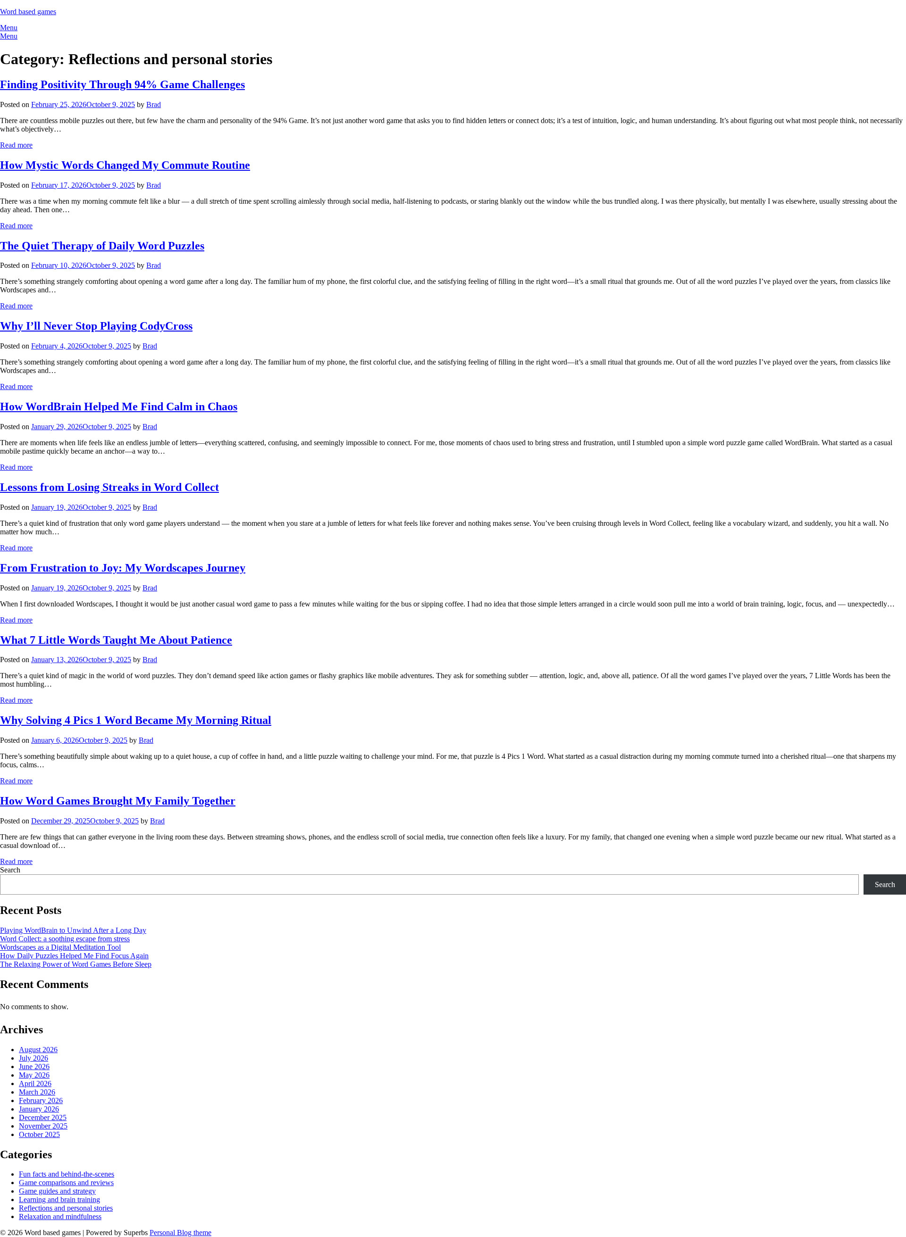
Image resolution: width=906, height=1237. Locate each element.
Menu (8, 28)
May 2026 (34, 1075)
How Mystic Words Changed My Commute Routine (125, 165)
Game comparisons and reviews (66, 1183)
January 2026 (39, 1109)
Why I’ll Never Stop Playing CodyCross (96, 326)
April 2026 (35, 1083)
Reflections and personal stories (66, 1208)
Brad (153, 104)
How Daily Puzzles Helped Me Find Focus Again (74, 956)
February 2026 (41, 1100)
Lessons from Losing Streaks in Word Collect (109, 487)
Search (10, 870)
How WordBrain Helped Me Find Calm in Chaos (118, 406)
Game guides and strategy (57, 1191)
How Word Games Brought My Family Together (117, 801)
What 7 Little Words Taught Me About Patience (116, 640)
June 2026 (34, 1067)
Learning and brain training (59, 1199)
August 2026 (38, 1050)
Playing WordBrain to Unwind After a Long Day (73, 930)
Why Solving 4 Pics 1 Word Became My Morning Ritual (135, 720)
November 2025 (43, 1126)
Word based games (28, 12)
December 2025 (43, 1117)
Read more (16, 145)
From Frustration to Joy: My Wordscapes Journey (122, 568)
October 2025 (39, 1134)
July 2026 (33, 1058)
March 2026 (37, 1092)
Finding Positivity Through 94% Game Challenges (122, 84)
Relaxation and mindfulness (60, 1216)
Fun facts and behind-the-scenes (66, 1174)
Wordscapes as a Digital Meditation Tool (60, 947)
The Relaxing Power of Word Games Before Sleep (75, 964)
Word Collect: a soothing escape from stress (65, 939)
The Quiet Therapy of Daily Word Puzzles (102, 246)
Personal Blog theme (180, 1233)
